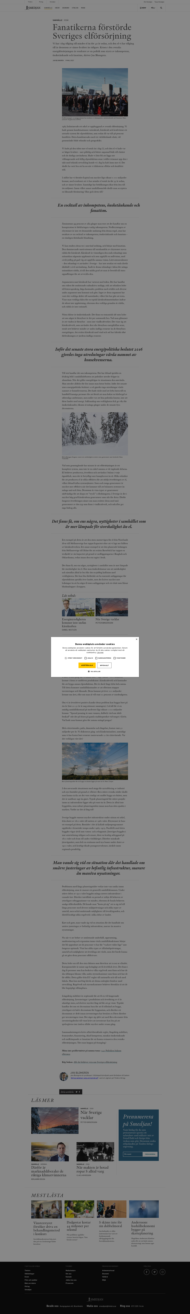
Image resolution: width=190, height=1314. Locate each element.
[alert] (95, 657)
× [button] (136, 639)
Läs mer (100, 653)
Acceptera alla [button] (87, 665)
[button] (95, 671)
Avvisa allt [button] (104, 665)
